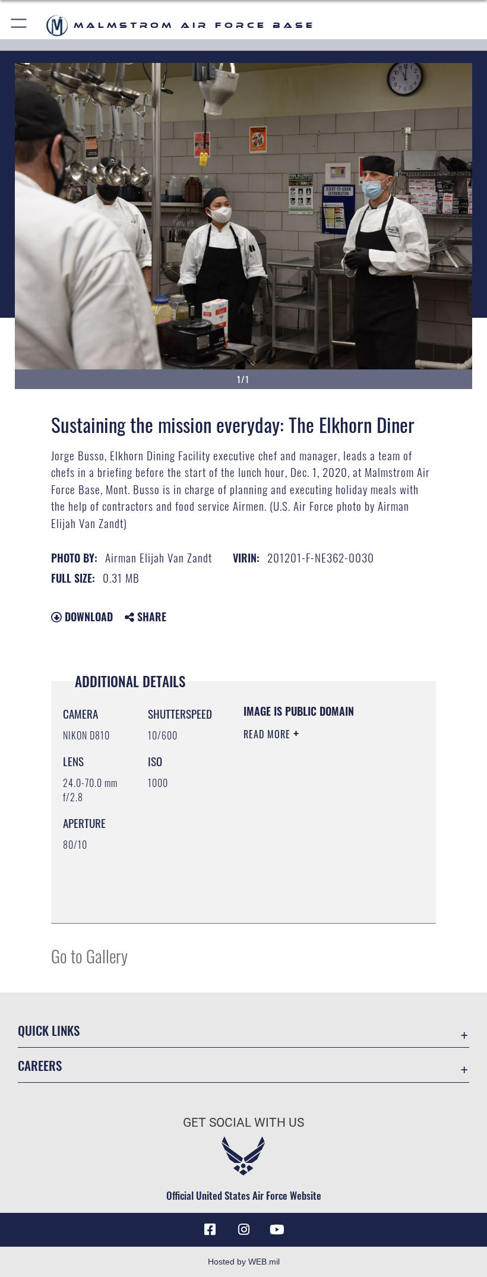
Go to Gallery (89, 955)
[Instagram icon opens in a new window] (243, 1229)
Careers (40, 1065)
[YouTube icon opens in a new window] (277, 1229)
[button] (19, 25)
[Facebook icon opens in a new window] (210, 1229)
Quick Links (49, 1030)
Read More (268, 734)
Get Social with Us (243, 1122)
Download (87, 616)
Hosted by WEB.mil (244, 1261)
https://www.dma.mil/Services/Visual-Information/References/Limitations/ (316, 884)
